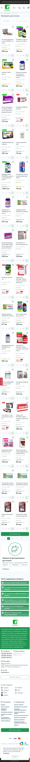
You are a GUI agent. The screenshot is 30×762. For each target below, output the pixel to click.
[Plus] (9, 55)
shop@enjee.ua (5, 672)
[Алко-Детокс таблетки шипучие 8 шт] (22, 235)
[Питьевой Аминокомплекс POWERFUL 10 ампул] (8, 32)
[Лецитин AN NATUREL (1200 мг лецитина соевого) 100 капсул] (22, 270)
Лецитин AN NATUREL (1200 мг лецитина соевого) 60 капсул (22, 348)
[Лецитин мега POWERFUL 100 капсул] (8, 202)
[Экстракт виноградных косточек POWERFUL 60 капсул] (22, 65)
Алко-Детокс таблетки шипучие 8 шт (22, 243)
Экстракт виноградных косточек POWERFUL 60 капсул (21, 75)
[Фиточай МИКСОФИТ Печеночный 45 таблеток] (8, 375)
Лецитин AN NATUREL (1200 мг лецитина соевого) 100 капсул (21, 280)
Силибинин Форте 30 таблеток (7, 143)
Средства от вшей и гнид (6, 714)
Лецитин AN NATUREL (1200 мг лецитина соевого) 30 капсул (22, 417)
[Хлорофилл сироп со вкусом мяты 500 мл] (22, 32)
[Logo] (7, 8)
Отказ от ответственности (21, 715)
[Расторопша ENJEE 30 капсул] (22, 375)
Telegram (19, 687)
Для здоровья (7, 13)
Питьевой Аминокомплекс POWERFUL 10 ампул (8, 41)
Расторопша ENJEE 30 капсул (22, 383)
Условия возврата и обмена (19, 712)
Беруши (3, 704)
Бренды (16, 725)
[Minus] (3, 55)
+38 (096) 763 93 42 (6, 655)
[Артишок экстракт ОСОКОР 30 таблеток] (8, 307)
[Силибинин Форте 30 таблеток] (8, 135)
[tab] (15, 583)
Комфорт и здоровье (4, 709)
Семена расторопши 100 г (7, 515)
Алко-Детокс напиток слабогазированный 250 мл (22, 176)
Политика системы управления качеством (20, 722)
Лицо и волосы (5, 706)
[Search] (24, 8)
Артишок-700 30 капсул (6, 73)
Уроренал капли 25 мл (7, 278)
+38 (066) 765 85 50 (6, 657)
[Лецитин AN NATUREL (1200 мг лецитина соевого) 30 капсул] (22, 408)
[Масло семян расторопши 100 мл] (22, 307)
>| (21, 538)
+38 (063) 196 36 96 (6, 653)
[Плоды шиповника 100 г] (22, 135)
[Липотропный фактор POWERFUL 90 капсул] (8, 338)
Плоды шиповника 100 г (21, 143)
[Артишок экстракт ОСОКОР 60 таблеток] (22, 202)
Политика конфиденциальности (20, 709)
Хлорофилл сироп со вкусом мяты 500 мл (22, 40)
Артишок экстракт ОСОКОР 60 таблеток (22, 210)
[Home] (1, 13)
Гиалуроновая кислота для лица (6, 718)
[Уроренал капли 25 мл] (8, 270)
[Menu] (2, 7)
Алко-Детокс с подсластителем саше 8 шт (7, 416)
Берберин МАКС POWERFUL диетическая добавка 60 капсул (8, 177)
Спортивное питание (6, 712)
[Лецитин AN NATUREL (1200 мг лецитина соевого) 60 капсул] (22, 338)
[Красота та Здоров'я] (15, 623)
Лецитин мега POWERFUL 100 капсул (6, 211)
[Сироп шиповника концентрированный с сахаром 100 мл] (22, 443)
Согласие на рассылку (20, 717)
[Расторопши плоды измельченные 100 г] (22, 507)
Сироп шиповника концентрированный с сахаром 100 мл (22, 451)
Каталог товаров (18, 704)
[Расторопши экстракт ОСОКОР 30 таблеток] (22, 476)
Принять (15, 756)
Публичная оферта (19, 719)
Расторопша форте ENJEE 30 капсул (7, 451)
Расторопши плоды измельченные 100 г (21, 515)
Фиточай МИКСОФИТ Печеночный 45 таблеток (8, 383)
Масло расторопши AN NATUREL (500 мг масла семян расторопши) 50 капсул (7, 245)
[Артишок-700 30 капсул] (8, 65)
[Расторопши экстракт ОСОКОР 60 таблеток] (8, 476)
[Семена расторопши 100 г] (8, 507)
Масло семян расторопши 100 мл (21, 315)
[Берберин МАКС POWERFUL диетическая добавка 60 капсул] (8, 167)
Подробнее (6, 753)
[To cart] (12, 55)
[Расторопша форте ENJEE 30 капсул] (8, 443)
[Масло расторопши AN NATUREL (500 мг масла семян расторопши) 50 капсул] (8, 235)
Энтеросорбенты (5, 720)
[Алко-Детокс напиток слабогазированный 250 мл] (22, 167)
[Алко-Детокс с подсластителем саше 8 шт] (8, 408)
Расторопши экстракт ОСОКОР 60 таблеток (8, 484)
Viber (18, 690)
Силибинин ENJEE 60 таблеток (21, 108)
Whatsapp (20, 693)
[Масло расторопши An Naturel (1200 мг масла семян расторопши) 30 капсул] (8, 100)
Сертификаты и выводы (20, 706)
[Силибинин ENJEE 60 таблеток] (22, 100)
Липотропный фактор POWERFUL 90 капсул (8, 347)
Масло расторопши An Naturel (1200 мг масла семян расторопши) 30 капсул (7, 109)
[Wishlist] (13, 27)
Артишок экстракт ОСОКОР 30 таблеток (8, 315)
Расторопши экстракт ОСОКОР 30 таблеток (22, 484)
